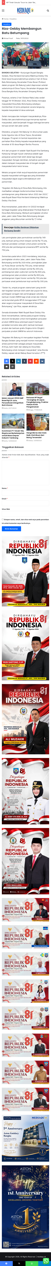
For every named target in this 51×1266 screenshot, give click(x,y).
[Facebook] (6, 361)
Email (5, 499)
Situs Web (6, 509)
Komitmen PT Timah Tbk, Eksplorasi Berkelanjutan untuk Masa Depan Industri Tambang (13, 434)
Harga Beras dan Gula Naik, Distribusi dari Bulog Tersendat (36, 435)
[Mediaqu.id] (25, 10)
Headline (13, 19)
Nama (5, 488)
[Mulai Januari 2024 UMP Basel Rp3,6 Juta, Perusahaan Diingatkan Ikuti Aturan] (13, 389)
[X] (12, 361)
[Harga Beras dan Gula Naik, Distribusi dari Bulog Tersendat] (37, 422)
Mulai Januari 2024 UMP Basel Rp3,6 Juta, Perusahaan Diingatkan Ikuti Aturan (13, 401)
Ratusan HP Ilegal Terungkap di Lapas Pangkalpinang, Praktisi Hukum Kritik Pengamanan (37, 402)
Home (5, 19)
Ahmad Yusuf (8, 38)
